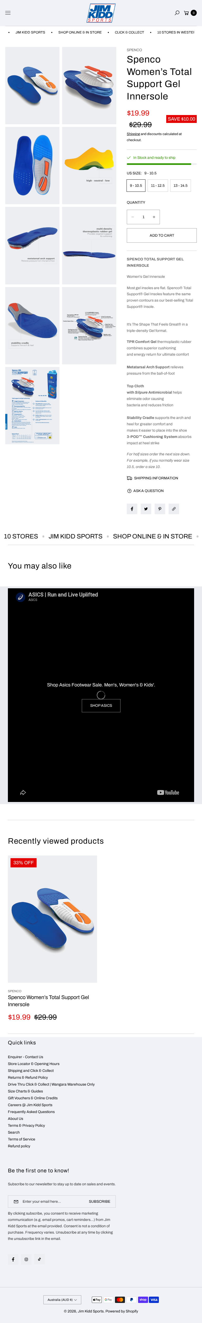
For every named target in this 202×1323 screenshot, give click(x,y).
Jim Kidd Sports (91, 1311)
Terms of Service (21, 1139)
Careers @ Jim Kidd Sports (30, 1105)
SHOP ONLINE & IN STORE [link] (66, 32)
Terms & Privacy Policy (26, 1126)
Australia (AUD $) (60, 1300)
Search (14, 1132)
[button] (177, 13)
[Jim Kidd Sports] (101, 13)
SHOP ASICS (101, 706)
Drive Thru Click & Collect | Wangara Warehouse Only (51, 1084)
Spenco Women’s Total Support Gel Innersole (48, 1000)
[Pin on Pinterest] (160, 509)
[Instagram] (26, 1259)
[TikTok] (39, 1259)
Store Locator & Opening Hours (33, 1064)
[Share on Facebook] (132, 509)
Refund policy (19, 1146)
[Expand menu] (8, 13)
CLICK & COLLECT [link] (115, 32)
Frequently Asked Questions (31, 1112)
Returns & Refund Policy (28, 1078)
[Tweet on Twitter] (146, 509)
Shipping (133, 134)
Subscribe (99, 1201)
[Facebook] (13, 1259)
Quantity (136, 202)
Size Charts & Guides (25, 1091)
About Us (15, 1119)
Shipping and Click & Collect (31, 1071)
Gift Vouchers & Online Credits (33, 1098)
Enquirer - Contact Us (25, 1057)
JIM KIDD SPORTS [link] (64, 536)
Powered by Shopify (121, 1311)
